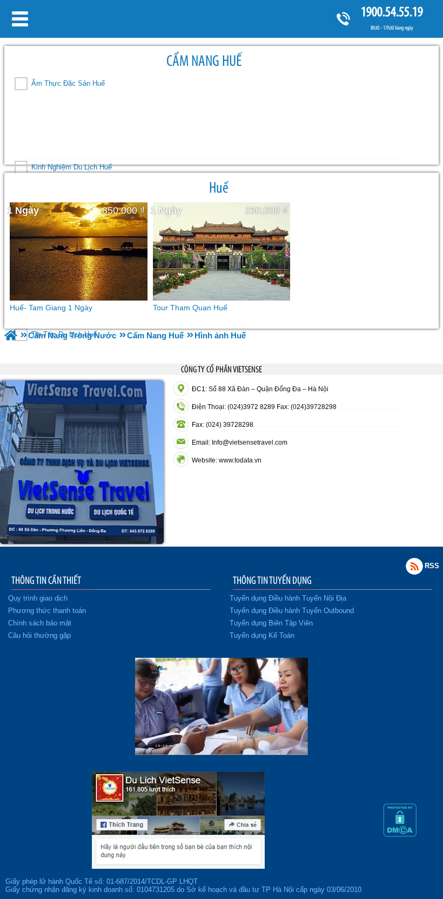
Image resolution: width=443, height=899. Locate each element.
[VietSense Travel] (10, 335)
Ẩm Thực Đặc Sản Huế (68, 83)
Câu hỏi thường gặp (39, 635)
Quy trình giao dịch (38, 598)
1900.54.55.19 (392, 11)
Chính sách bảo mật (39, 623)
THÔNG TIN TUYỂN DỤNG (272, 580)
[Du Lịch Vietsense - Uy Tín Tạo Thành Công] (221, 752)
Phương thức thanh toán (47, 611)
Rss (414, 566)
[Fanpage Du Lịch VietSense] (178, 866)
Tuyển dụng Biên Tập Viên (271, 623)
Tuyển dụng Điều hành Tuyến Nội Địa (288, 598)
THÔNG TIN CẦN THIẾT (46, 580)
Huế (219, 187)
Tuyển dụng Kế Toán (262, 635)
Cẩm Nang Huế (203, 60)
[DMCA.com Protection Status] (400, 834)
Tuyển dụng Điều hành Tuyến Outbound (292, 611)
